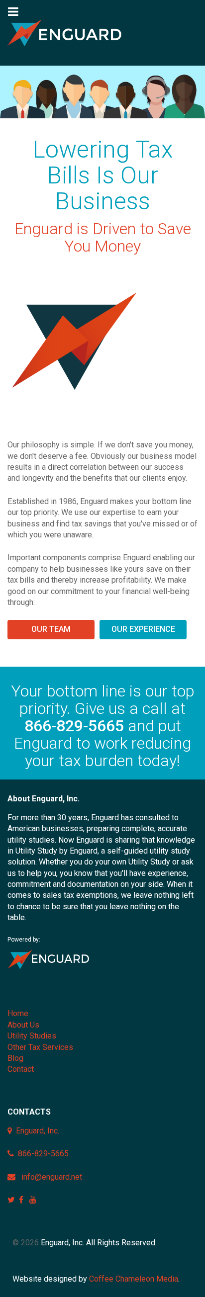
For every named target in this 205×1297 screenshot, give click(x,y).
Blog (15, 1058)
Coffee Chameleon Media (133, 1279)
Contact (20, 1069)
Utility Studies (31, 1035)
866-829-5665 (74, 725)
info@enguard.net (51, 1177)
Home (17, 1013)
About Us (23, 1025)
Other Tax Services (40, 1047)
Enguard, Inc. (37, 1130)
